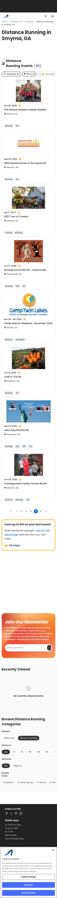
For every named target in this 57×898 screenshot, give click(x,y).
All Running (9, 738)
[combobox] (11, 74)
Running (29, 21)
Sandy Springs (26, 782)
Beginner (17, 765)
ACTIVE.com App (13, 824)
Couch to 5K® (11, 828)
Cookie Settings (28, 877)
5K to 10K (9, 831)
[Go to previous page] (11, 511)
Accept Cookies (28, 892)
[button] (29, 74)
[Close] (53, 850)
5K (22, 751)
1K (14, 751)
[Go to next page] (46, 511)
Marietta (10, 782)
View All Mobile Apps (14, 838)
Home (4, 21)
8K (30, 751)
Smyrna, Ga (16, 21)
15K (47, 751)
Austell (43, 782)
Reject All (28, 885)
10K (38, 751)
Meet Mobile (11, 835)
